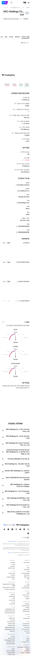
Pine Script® (26, 611)
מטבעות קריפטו (25, 573)
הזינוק (13, 579)
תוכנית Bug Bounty (10, 629)
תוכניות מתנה (11, 568)
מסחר (27, 638)
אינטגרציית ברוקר (10, 650)
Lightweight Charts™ (9, 640)
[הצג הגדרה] (24, 97)
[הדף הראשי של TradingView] (24, 3)
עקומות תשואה (25, 605)
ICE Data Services (12, 541)
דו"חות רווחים (25, 595)
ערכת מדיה (12, 604)
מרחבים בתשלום (25, 652)
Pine (28, 579)
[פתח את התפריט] (28, 2)
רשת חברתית (26, 623)
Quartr (9, 552)
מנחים (27, 633)
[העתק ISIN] (17, 226)
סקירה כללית (12, 573)
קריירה (13, 602)
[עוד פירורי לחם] (23, 7)
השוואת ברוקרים (11, 577)
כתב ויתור (12, 620)
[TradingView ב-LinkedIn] (12, 529)
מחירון (13, 564)
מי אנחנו (13, 594)
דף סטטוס (12, 631)
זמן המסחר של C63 (10, 613)
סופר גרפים (26, 562)
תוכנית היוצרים (25, 629)
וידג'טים (13, 636)
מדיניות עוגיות (11, 623)
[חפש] (11, 2)
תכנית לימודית (11, 654)
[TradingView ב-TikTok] (4, 529)
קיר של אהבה (26, 625)
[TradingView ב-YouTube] (20, 529)
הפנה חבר (26, 627)
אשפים (27, 649)
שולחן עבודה (26, 618)
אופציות (27, 607)
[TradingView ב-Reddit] (28, 533)
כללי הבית (26, 631)
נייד (28, 616)
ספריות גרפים (11, 638)
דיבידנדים (26, 596)
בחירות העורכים (25, 642)
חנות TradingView (10, 609)
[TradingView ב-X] (28, 529)
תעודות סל (26, 569)
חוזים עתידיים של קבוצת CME (9, 584)
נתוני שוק (12, 566)
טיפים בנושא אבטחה (10, 627)
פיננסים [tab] (17, 37)
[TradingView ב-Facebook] (24, 529)
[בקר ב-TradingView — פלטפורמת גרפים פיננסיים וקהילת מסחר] (8, 75)
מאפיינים (12, 562)
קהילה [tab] (11, 37)
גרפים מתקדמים (11, 642)
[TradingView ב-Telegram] (8, 529)
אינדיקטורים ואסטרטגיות (23, 647)
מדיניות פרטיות (11, 621)
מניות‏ (28, 567)
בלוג (14, 598)
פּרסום (13, 649)
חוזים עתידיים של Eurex (9, 587)
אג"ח (28, 571)
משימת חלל (12, 596)
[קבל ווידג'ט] (3, 322)
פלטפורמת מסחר (10, 643)
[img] (5, 19)
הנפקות (27, 598)
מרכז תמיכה (12, 600)
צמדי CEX (26, 575)
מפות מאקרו (26, 609)
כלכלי (28, 593)
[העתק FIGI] (17, 232)
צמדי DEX (26, 577)
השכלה (27, 640)
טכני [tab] (6, 37)
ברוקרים (13, 575)
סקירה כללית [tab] (25, 37)
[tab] (8, 243)
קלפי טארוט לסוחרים (10, 611)
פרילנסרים (26, 650)
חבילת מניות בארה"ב (9, 589)
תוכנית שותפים (11, 652)
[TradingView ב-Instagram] (16, 529)
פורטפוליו (27, 604)
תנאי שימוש (12, 618)
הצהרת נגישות (11, 625)
